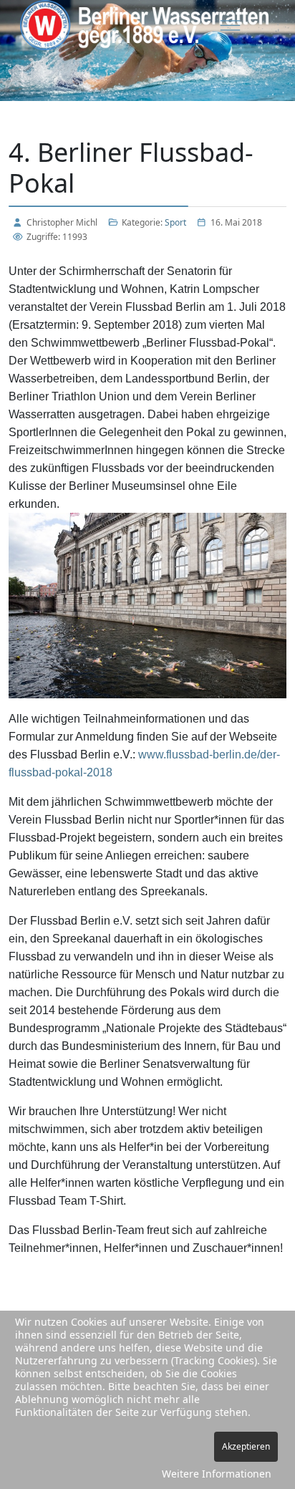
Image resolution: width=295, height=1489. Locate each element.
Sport (175, 222)
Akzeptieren (246, 1446)
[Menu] (230, 25)
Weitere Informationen (216, 1473)
